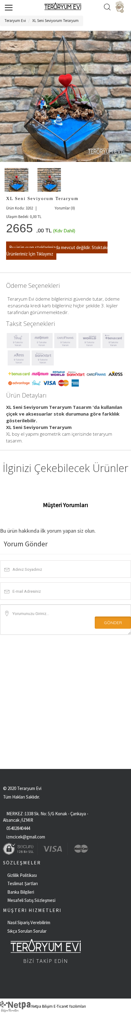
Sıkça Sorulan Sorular (27, 931)
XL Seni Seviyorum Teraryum (55, 20)
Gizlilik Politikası (22, 875)
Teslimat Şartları (22, 883)
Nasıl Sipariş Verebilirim (28, 922)
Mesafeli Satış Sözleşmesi (31, 900)
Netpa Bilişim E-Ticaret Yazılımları (58, 1006)
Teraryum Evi (15, 20)
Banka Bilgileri (20, 892)
